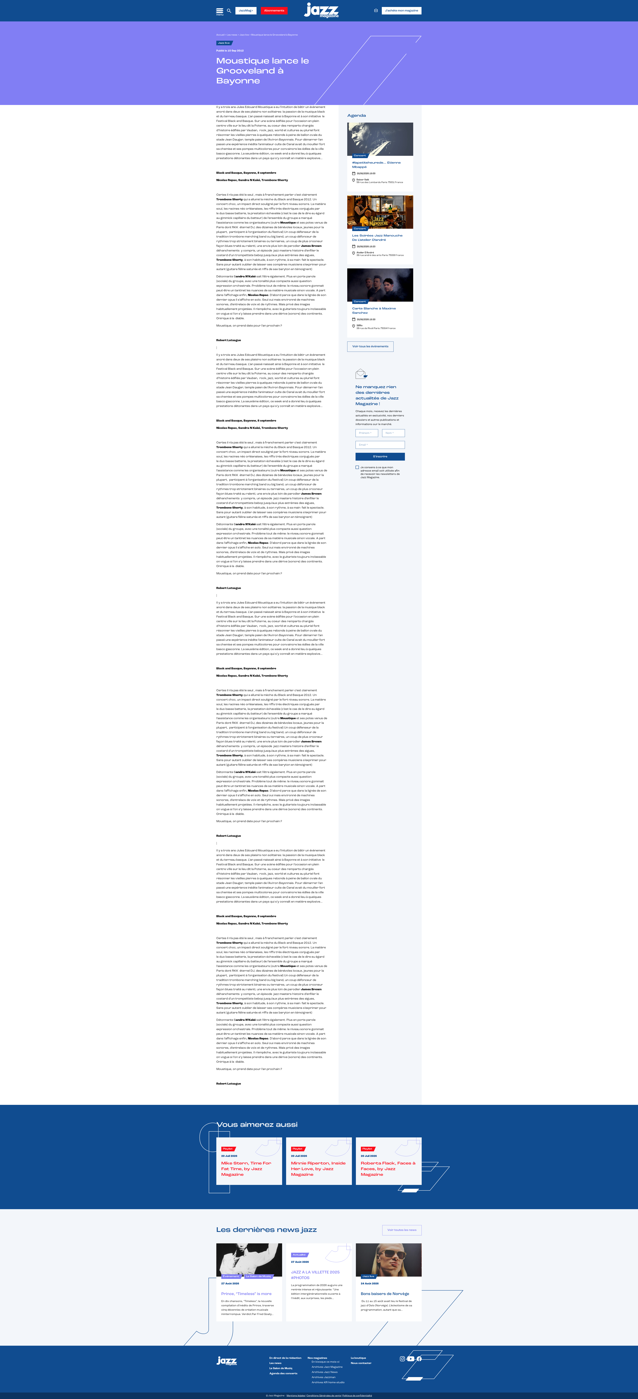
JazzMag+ (246, 10)
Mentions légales (296, 1396)
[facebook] (419, 1360)
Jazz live (244, 35)
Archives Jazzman (323, 1377)
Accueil (220, 35)
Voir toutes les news (402, 1230)
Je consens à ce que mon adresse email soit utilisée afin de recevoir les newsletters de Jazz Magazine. (380, 472)
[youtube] (410, 1360)
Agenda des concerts (283, 1373)
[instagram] (402, 1360)
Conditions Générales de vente (324, 1396)
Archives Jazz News (325, 1372)
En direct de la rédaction (285, 1358)
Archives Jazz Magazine (327, 1367)
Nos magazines (317, 1358)
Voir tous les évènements (370, 346)
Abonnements (274, 10)
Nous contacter (361, 1363)
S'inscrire (380, 456)
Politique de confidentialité (357, 1396)
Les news (232, 35)
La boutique (358, 1358)
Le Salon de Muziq (280, 1368)
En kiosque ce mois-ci (325, 1362)
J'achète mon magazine (401, 10)
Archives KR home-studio (328, 1382)
